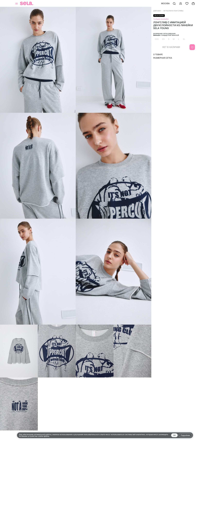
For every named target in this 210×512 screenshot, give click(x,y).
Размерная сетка (162, 58)
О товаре (158, 54)
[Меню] (17, 3)
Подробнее (185, 435)
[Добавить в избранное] (192, 47)
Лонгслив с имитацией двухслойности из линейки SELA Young (173, 25)
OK (174, 435)
